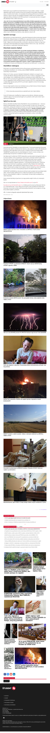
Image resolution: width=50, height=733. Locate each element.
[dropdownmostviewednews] (25, 524)
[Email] (11, 674)
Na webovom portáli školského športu (13, 185)
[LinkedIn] (14, 674)
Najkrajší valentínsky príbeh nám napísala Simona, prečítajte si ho (17, 520)
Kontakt (7, 695)
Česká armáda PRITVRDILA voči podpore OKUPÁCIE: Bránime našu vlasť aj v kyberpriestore (22, 545)
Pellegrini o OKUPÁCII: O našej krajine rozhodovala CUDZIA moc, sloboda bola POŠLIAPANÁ (22, 543)
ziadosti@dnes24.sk (42, 715)
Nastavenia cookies (9, 702)
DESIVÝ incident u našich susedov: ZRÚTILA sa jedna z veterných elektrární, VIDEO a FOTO (22, 533)
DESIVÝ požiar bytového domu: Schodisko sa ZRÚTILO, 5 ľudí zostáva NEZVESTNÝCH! (22, 529)
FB (37, 182)
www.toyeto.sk (36, 165)
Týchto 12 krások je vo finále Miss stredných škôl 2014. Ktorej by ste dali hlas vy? (20, 522)
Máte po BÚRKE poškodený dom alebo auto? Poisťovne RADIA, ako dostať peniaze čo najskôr (23, 541)
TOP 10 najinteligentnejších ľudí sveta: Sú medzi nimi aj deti (17, 518)
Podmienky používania (10, 700)
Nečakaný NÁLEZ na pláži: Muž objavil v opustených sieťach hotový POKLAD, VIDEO (21, 547)
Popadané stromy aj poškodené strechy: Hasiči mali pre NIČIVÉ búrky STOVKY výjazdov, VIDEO (23, 531)
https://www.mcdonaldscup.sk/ (25, 182)
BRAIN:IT (29, 726)
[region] (15, 2)
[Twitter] (8, 674)
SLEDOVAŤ (6, 681)
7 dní (17, 526)
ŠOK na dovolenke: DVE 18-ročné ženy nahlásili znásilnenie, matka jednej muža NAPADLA (22, 539)
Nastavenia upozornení (10, 704)
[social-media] (4, 717)
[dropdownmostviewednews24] (25, 550)
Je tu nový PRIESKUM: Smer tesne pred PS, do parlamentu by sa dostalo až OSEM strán (21, 537)
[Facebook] (5, 674)
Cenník (6, 698)
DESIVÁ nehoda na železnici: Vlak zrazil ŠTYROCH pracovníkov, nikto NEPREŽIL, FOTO (21, 535)
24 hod (20, 526)
